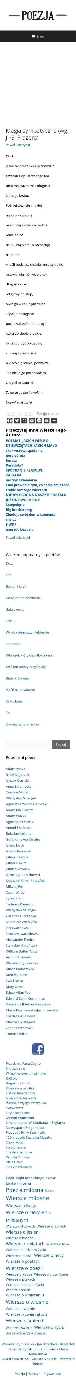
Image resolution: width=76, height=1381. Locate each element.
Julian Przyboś (17, 857)
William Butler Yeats (21, 951)
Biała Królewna (17, 678)
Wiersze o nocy (49, 1255)
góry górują (15, 455)
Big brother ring (19, 509)
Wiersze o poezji (24, 1268)
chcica (11, 519)
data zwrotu (15, 609)
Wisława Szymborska (22, 963)
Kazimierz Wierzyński (22, 922)
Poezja (20, 1373)
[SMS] (39, 420)
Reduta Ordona (18, 1157)
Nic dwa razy (16, 1068)
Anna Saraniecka (19, 786)
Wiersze (34, 1373)
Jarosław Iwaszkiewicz (22, 933)
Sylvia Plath (15, 898)
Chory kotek (15, 1142)
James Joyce (15, 845)
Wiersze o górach (51, 1226)
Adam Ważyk (16, 816)
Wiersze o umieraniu (25, 1295)
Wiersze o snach (18, 1290)
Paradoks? (14, 465)
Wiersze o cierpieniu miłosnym (28, 1216)
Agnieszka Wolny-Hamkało (26, 804)
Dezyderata (15, 1108)
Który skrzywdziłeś (20, 1088)
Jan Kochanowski (19, 851)
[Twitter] (17, 420)
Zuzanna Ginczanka (21, 916)
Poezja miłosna (24, 1190)
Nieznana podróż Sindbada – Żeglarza (35, 1122)
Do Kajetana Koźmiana (23, 597)
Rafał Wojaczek (17, 774)
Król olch (12, 1078)
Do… (9, 563)
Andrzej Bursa (17, 975)
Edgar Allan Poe (18, 992)
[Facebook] (9, 420)
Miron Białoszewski (20, 969)
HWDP (11, 524)
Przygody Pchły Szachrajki (26, 1132)
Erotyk (51, 1178)
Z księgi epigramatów (22, 724)
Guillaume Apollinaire (23, 839)
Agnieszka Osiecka (20, 821)
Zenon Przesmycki (20, 1028)
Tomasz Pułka (16, 1034)
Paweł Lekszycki (18, 145)
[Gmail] (31, 420)
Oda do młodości (19, 1167)
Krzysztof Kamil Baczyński (26, 880)
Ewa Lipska (14, 980)
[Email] (46, 420)
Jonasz (11, 460)
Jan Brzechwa (47, 1344)
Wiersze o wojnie (20, 1308)
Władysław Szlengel (21, 798)
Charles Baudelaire (20, 1016)
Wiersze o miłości (19, 1255)
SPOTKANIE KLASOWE (24, 470)
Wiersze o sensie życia (25, 1284)
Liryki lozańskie (18, 1112)
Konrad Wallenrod (20, 1117)
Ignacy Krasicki (17, 780)
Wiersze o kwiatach (25, 1243)
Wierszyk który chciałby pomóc (29, 655)
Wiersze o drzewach (20, 1226)
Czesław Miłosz (17, 792)
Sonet (49, 1190)
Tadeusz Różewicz (20, 904)
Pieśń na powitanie (20, 689)
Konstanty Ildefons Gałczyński (28, 1004)
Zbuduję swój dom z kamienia (30, 514)
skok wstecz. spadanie (24, 450)
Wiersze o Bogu (21, 1205)
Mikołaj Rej (14, 886)
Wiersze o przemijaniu (51, 1274)
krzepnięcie (15, 504)
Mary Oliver (15, 986)
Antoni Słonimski (19, 827)
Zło (8, 712)
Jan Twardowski (18, 927)
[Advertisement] (38, 81)
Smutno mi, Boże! (19, 1152)
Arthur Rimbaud (18, 957)
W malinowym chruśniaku (26, 1073)
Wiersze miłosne (27, 1198)
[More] (54, 420)
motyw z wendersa (21, 480)
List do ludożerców (20, 1093)
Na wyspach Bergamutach (26, 1127)
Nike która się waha (21, 1098)
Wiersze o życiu (49, 1327)
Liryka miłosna (18, 1183)
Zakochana (14, 701)
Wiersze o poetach (23, 1261)
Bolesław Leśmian (19, 833)
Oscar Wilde (15, 892)
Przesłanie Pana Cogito (23, 1063)
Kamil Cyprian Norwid (23, 874)
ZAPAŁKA (13, 475)
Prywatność (52, 1373)
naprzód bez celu (20, 529)
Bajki (10, 1177)
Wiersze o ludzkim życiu (26, 1249)
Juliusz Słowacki (18, 869)
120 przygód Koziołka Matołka (29, 1137)
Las (8, 575)
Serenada (13, 643)
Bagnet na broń (18, 1083)
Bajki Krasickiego (30, 1177)
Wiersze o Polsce (19, 1274)
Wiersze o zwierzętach (26, 1314)
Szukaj (61, 744)
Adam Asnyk (15, 768)
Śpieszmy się (16, 1147)
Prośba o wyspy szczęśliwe (26, 1103)
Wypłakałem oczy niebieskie (27, 632)
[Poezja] (38, 15)
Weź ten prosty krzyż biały (26, 666)
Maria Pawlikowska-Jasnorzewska (32, 1010)
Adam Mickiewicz (19, 810)
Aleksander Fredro (20, 939)
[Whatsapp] (24, 420)
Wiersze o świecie (19, 1327)
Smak (10, 620)
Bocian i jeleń (16, 586)
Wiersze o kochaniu (21, 1238)
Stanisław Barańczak (21, 945)
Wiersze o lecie (57, 1244)
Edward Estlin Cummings (25, 998)
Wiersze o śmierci (24, 1320)
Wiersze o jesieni (23, 1232)
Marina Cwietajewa (20, 1022)
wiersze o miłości (44, 1359)
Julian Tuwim (16, 863)
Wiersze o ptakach (20, 1279)
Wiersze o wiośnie (27, 1301)
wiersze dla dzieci (15, 1359)
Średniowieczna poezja (26, 1333)
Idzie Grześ (14, 1162)
